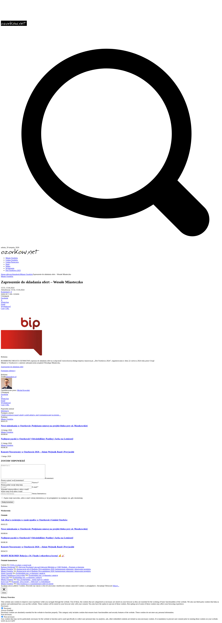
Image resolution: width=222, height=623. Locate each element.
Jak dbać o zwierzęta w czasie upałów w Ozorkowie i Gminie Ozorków (34, 520)
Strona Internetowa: (39, 494)
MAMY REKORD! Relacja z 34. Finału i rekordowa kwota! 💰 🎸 (33, 555)
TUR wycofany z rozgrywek (20, 565)
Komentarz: (49, 478)
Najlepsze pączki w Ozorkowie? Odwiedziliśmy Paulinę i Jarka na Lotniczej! (37, 439)
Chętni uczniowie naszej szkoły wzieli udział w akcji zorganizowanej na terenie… (31, 415)
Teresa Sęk (5, 577)
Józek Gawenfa (6, 573)
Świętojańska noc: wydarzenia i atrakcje (30, 573)
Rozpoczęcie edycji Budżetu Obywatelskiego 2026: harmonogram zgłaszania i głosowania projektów (54, 569)
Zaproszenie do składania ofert (12, 367)
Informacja (5, 411)
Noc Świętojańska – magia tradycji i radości (33, 580)
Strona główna (6, 274)
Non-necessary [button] (6, 614)
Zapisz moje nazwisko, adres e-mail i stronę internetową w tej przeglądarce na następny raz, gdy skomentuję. (43, 498)
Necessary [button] (4, 606)
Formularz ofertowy (8, 371)
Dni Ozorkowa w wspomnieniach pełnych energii (35, 584)
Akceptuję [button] (100, 586)
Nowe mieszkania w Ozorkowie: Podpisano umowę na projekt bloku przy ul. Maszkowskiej (44, 426)
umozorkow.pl (11, 377)
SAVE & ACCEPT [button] (8, 621)
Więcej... (116, 586)
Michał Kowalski (23, 390)
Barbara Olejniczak (8, 567)
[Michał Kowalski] (6, 388)
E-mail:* (35, 487)
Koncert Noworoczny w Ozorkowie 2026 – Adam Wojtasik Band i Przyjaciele (37, 452)
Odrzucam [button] (108, 586)
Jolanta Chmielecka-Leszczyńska (13, 575)
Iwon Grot (5, 582)
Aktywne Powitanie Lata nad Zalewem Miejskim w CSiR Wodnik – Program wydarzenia (51, 567)
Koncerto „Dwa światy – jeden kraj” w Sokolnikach (31, 582)
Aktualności (16, 274)
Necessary (7, 608)
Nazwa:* (35, 482)
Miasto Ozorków (26, 274)
